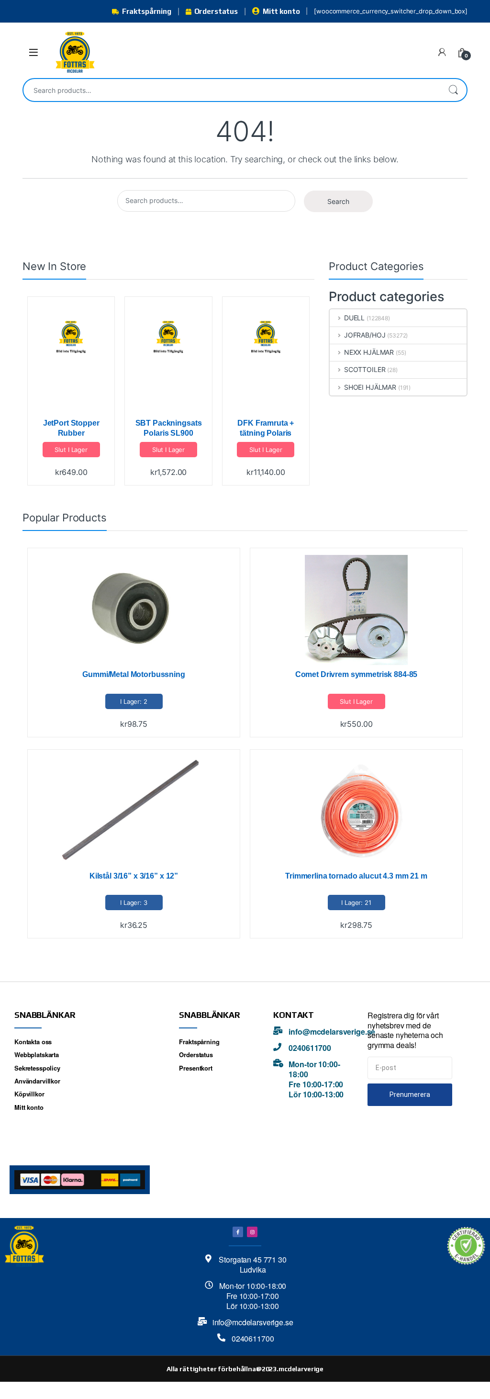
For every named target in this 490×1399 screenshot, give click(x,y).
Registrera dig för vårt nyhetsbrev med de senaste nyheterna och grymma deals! (405, 1030)
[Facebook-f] (238, 1232)
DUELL (354, 318)
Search (453, 90)
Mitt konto (281, 11)
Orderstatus (216, 11)
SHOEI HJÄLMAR (370, 387)
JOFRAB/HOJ (364, 335)
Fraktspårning (146, 11)
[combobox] (231, 90)
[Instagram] (252, 1232)
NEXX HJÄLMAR (369, 352)
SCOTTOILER (364, 369)
